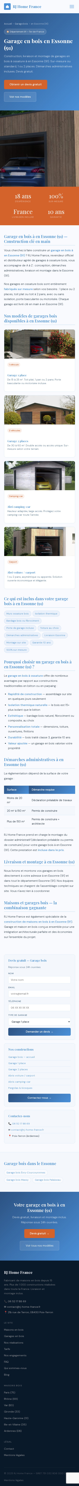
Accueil (8, 23)
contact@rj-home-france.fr (27, 1129)
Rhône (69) (11, 1398)
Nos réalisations (13, 1342)
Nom (11, 973)
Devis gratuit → (39, 1233)
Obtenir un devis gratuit (26, 84)
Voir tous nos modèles (39, 1245)
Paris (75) (9, 1392)
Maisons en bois (14, 1329)
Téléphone (14, 1001)
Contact (9, 1448)
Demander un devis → (39, 1031)
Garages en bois (14, 1336)
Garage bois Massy (17, 1179)
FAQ (6, 1361)
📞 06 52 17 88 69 (15, 1301)
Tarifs (7, 1349)
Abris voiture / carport (21, 1075)
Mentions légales (14, 1455)
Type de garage (17, 1015)
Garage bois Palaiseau (48, 1179)
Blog (6, 1374)
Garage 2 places (18, 1069)
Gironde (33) (12, 1411)
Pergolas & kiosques (20, 1088)
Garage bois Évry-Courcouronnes (25, 1172)
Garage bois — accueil (21, 1057)
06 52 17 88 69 (21, 1123)
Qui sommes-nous (15, 1368)
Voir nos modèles (20, 97)
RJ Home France (27, 6)
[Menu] (72, 6)
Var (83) (9, 1405)
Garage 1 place (17, 1063)
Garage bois (21, 23)
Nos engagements (15, 1355)
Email (11, 987)
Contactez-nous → (39, 1097)
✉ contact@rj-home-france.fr (22, 1306)
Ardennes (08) (13, 1431)
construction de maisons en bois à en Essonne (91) (38, 922)
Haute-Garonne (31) (16, 1418)
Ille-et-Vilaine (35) (15, 1424)
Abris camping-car (19, 1081)
